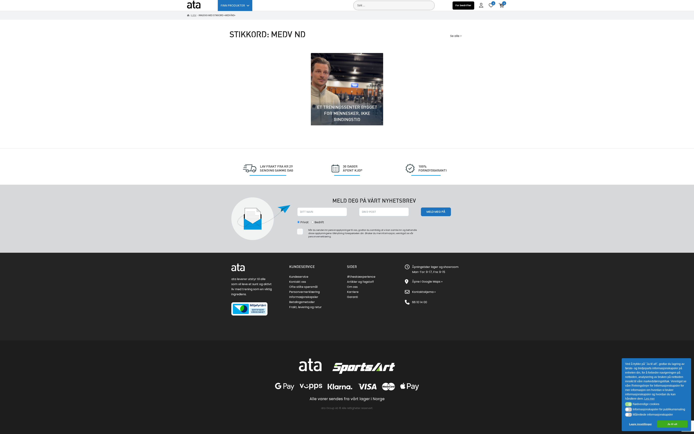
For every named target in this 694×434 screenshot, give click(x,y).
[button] (628, 404)
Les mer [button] (649, 398)
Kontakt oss (297, 282)
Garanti (352, 297)
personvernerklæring (319, 236)
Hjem (193, 15)
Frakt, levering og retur (305, 307)
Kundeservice (298, 277)
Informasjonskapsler (303, 297)
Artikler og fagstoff (360, 282)
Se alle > (456, 36)
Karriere (353, 292)
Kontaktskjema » (424, 292)
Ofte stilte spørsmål (303, 287)
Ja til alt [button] (672, 424)
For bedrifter (463, 5)
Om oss (352, 287)
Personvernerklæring (304, 292)
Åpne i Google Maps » (427, 282)
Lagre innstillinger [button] (640, 424)
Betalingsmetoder (302, 302)
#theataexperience (361, 277)
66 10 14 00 (419, 302)
